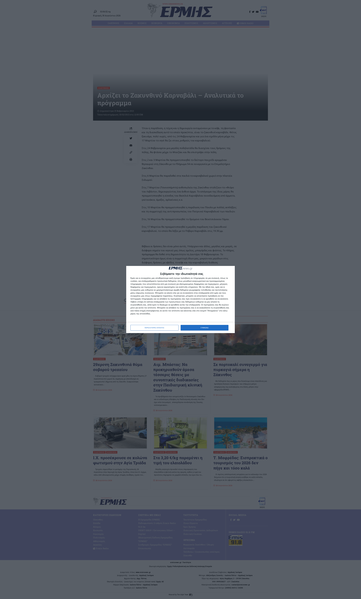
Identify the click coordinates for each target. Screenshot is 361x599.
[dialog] (180, 299)
